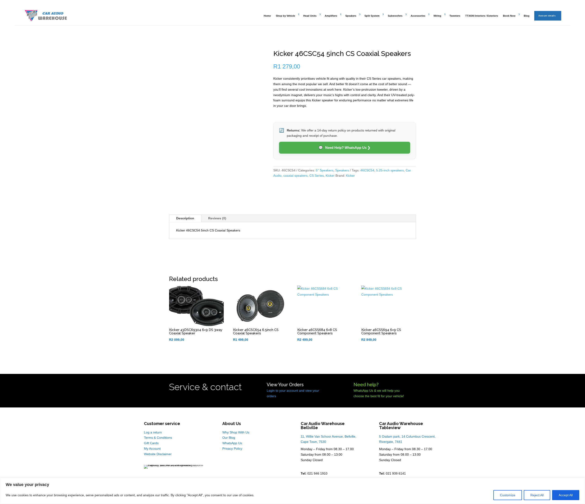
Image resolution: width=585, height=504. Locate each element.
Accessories (418, 15)
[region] (292, 491)
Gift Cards (151, 443)
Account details (547, 16)
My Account (152, 448)
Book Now (509, 15)
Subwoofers (395, 15)
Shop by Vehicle (285, 15)
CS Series (316, 175)
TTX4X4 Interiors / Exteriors (481, 15)
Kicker (330, 175)
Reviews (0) (217, 218)
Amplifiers (331, 15)
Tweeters (454, 15)
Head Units (309, 15)
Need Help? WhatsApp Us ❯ (344, 148)
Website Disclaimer (158, 454)
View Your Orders (285, 384)
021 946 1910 (317, 473)
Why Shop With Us (235, 432)
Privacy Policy (232, 448)
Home (267, 15)
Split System (372, 15)
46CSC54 (367, 170)
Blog (526, 15)
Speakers (350, 15)
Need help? (366, 384)
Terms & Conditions (158, 437)
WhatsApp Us (232, 443)
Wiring (437, 15)
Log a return (153, 432)
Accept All (566, 495)
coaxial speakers (295, 175)
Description (185, 218)
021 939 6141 (396, 473)
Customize (507, 495)
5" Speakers (324, 170)
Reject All (537, 495)
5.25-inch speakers (390, 170)
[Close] (580, 481)
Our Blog (228, 437)
